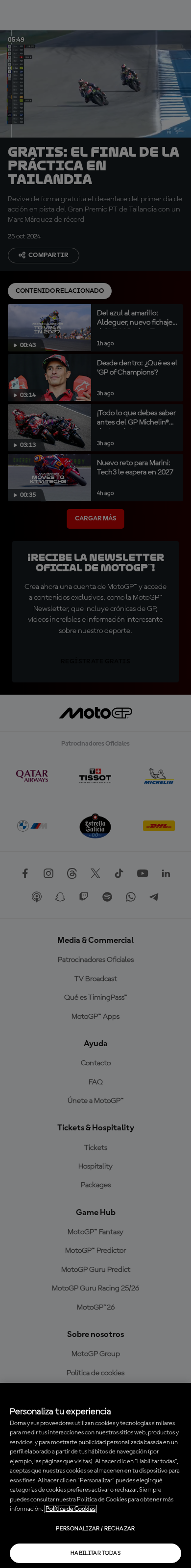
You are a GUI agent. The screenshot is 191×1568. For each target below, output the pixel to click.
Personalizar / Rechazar (95, 1529)
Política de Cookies (71, 1509)
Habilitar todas (95, 1553)
